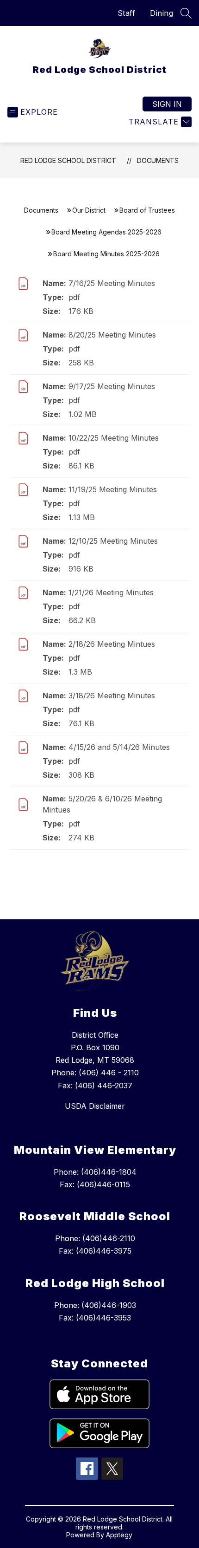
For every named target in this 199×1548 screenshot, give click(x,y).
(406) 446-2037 (103, 1085)
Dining (161, 13)
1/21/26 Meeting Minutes (111, 592)
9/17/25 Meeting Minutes (111, 386)
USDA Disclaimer (95, 1106)
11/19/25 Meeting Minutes (112, 489)
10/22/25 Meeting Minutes (113, 437)
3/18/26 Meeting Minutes (111, 695)
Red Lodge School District (68, 160)
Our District (89, 210)
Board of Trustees (147, 210)
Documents (158, 160)
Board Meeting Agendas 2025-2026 (106, 232)
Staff (127, 13)
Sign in (167, 104)
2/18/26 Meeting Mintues (111, 644)
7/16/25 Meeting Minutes (111, 283)
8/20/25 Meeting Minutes (112, 334)
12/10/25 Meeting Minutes (113, 541)
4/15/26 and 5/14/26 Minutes (119, 747)
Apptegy (119, 1535)
